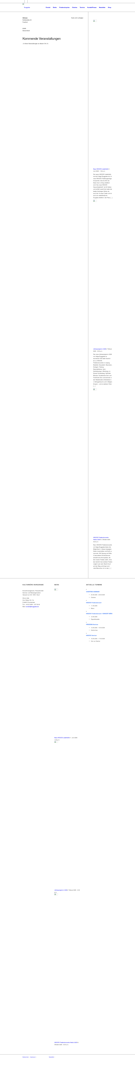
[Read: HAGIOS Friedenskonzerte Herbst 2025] (95, 390)
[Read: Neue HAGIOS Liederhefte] (95, 21)
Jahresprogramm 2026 (99, 349)
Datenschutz (26, 1057)
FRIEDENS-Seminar (92, 624)
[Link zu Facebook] (23, 1)
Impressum (33, 1057)
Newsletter (51, 1057)
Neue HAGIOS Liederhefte (100, 169)
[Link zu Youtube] (26, 1)
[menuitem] (48, 7)
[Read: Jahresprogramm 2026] (95, 201)
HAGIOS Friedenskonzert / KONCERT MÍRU (99, 613)
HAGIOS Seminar (91, 635)
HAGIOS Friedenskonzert (93, 603)
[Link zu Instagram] (29, 1)
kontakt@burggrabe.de (32, 606)
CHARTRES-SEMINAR (92, 592)
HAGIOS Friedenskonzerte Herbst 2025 (65, 1042)
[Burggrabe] (26, 7)
